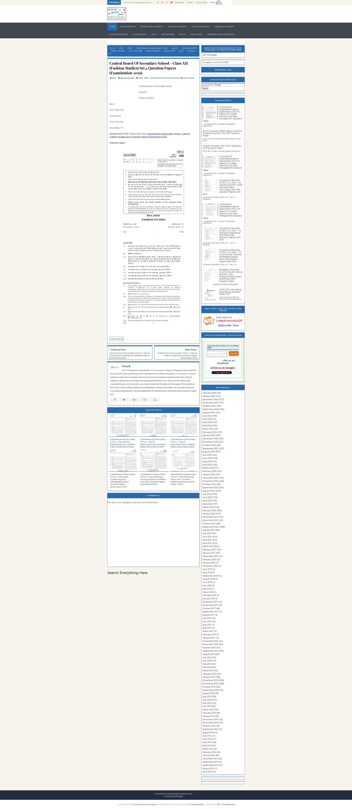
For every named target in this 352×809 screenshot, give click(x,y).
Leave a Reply (188, 78)
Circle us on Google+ (223, 368)
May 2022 (207, 500)
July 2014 (207, 736)
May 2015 (207, 703)
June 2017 (207, 621)
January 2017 (209, 638)
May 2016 (207, 664)
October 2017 (209, 608)
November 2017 (210, 605)
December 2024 (210, 399)
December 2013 (210, 758)
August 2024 (209, 412)
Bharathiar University (152, 26)
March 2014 (208, 749)
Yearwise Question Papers (220, 34)
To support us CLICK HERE (216, 62)
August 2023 (209, 451)
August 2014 (209, 732)
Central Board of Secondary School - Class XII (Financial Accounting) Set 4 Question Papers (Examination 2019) (129, 355)
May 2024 (207, 422)
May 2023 (207, 461)
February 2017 (209, 634)
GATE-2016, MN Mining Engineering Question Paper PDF (230, 291)
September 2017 (211, 611)
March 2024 (208, 429)
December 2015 (210, 680)
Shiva (125, 366)
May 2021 (207, 540)
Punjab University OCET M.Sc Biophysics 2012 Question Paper (222, 147)
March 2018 (208, 592)
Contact (189, 2)
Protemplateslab (196, 804)
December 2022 (210, 478)
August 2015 (208, 693)
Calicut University (201, 26)
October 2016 (209, 647)
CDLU (154, 34)
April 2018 (207, 589)
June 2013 (207, 771)
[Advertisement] (123, 91)
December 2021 (210, 517)
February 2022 (209, 510)
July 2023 (207, 455)
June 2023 (207, 458)
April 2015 (207, 706)
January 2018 (209, 598)
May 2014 (207, 742)
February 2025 (209, 393)
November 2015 (210, 683)
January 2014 (209, 755)
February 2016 (209, 674)
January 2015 (209, 716)
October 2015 (209, 687)
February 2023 (209, 471)
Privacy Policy (201, 2)
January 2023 (209, 474)
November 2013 (210, 762)
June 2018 (207, 582)
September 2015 (210, 690)
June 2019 (207, 569)
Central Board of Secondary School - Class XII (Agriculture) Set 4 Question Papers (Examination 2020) (183, 443)
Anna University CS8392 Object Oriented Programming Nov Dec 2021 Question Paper (222, 133)
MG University (140, 34)
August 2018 (209, 579)
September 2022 (211, 487)
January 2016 (209, 677)
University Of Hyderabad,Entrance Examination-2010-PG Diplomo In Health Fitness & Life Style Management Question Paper (222, 211)
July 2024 (207, 416)
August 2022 (209, 491)
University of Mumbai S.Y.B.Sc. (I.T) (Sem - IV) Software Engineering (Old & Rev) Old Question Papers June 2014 (230, 234)
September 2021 (210, 527)
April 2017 (207, 628)
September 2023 (211, 448)
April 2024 (207, 425)
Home (112, 26)
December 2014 (210, 719)
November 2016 (210, 644)
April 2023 (207, 465)
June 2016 (207, 660)
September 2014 (211, 729)
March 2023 (208, 468)
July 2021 (207, 533)
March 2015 (208, 709)
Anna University (128, 26)
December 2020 (210, 556)
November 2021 (210, 520)
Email (236, 346)
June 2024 (208, 419)
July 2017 (207, 618)
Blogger (179, 796)
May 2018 (207, 585)
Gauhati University (177, 26)
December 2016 (210, 641)
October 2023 (209, 445)
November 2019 (210, 566)
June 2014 (207, 739)
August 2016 (209, 654)
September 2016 (210, 651)
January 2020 (209, 562)
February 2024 (209, 432)
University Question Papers (145, 804)
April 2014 (207, 745)
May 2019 (207, 572)
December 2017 (210, 602)
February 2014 (209, 752)
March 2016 (208, 670)
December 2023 (210, 438)
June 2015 (207, 700)
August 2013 (209, 768)
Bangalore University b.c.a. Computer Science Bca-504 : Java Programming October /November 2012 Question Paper (231, 275)
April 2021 (207, 543)
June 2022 (207, 497)
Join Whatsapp (210, 55)
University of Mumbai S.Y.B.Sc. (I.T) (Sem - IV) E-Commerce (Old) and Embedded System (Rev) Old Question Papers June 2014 (230, 256)
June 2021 (207, 536)
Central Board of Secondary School (164, 78)
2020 (140, 78)
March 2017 (208, 631)
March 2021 (208, 546)
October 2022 (209, 484)
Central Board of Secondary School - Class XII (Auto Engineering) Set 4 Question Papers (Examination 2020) (122, 443)
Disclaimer (179, 2)
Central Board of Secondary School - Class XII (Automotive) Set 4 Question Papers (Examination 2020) (153, 443)
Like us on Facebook (226, 362)
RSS (209, 348)
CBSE (146, 78)
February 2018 (209, 595)
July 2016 (207, 657)
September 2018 (211, 576)
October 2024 (209, 406)
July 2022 (207, 494)
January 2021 (209, 553)
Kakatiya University (225, 26)
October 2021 (209, 523)
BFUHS (182, 34)
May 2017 (207, 625)
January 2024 (209, 435)
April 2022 (207, 504)
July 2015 (207, 696)
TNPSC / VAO (196, 34)
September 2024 (211, 409)
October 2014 (209, 726)
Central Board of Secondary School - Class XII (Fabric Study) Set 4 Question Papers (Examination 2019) (177, 355)
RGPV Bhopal (168, 34)
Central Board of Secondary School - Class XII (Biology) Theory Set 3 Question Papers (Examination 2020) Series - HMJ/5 (183, 479)
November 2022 (210, 481)
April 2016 (207, 667)
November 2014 (210, 722)
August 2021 (209, 530)
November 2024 (210, 402)
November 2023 (210, 442)
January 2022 (209, 513)
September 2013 (210, 765)
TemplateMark (228, 804)
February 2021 (209, 549)
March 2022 (208, 507)
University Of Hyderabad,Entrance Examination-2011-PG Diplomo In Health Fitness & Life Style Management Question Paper (222, 163)
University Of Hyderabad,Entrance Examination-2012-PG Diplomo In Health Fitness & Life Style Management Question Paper (222, 114)
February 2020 (210, 559)
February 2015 (209, 713)
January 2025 (209, 396)
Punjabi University (118, 34)
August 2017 (209, 615)
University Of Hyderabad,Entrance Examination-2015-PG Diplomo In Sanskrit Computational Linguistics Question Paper (138, 3)
